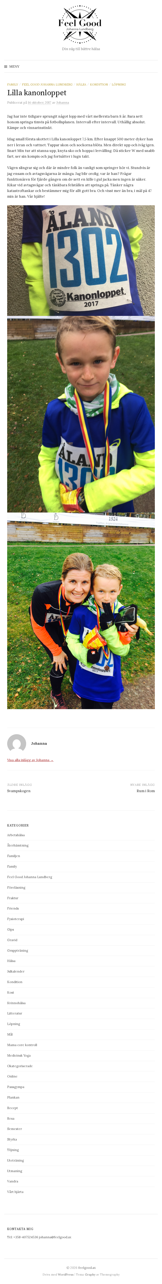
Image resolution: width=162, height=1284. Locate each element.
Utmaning (14, 1171)
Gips (10, 929)
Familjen (13, 856)
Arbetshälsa (16, 835)
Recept (12, 1108)
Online (12, 1076)
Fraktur (12, 898)
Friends (13, 908)
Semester (14, 1129)
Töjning (13, 1150)
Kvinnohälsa (16, 1003)
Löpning (119, 84)
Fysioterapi (15, 919)
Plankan (13, 1097)
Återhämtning (17, 845)
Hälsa (81, 84)
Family (12, 84)
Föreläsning (16, 888)
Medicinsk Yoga (19, 1055)
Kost (10, 992)
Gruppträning (17, 951)
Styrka (12, 1139)
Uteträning (15, 1160)
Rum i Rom (146, 791)
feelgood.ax (87, 1268)
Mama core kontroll (22, 1045)
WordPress (66, 1274)
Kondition (99, 84)
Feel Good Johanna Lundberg (47, 84)
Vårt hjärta (15, 1192)
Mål (10, 1034)
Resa (10, 1118)
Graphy (90, 1274)
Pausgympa (15, 1087)
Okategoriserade (20, 1066)
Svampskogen (19, 791)
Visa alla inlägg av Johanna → (30, 760)
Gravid (12, 940)
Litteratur (14, 1013)
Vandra (12, 1181)
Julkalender (15, 971)
